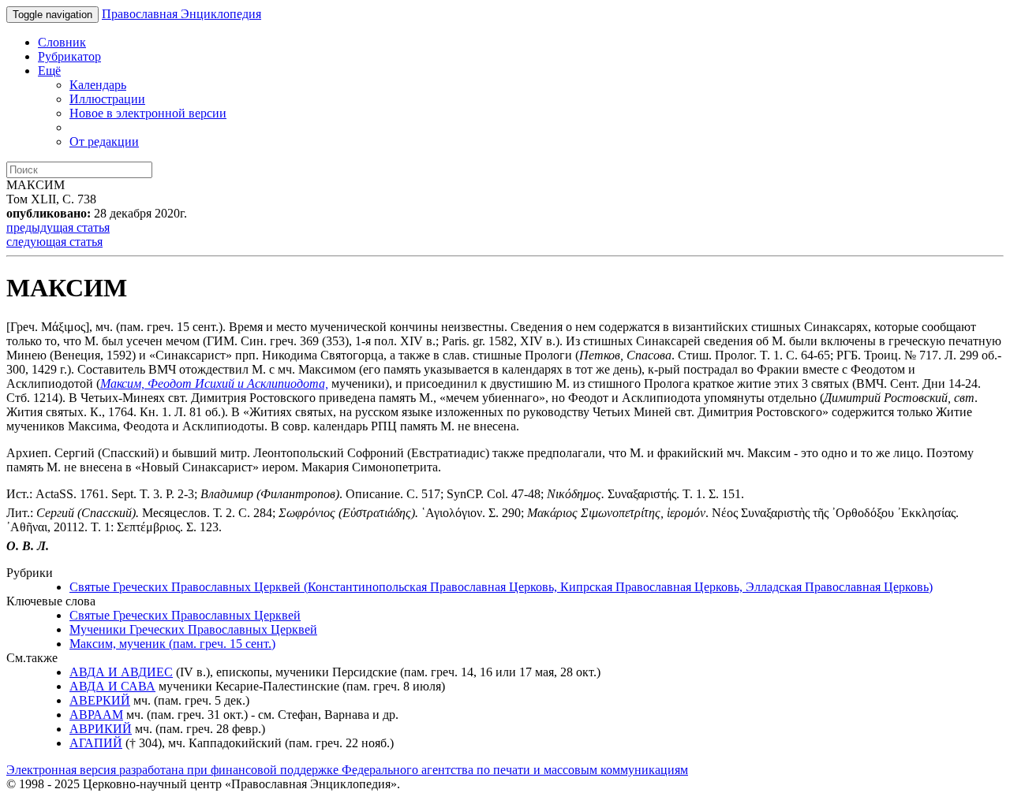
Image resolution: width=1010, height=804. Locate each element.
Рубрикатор (69, 56)
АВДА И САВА (112, 686)
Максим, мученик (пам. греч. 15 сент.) (172, 643)
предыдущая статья (58, 227)
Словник (62, 42)
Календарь (97, 84)
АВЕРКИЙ (99, 700)
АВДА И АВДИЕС (121, 672)
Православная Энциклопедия (181, 13)
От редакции (104, 141)
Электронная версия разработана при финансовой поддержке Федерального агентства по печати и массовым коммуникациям (347, 769)
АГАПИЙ (95, 743)
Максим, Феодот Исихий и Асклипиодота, (214, 383)
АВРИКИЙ (100, 728)
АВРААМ (96, 714)
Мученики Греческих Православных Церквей (193, 629)
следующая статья (54, 241)
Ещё (49, 70)
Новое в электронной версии (147, 113)
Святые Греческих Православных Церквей (185, 615)
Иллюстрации (107, 99)
